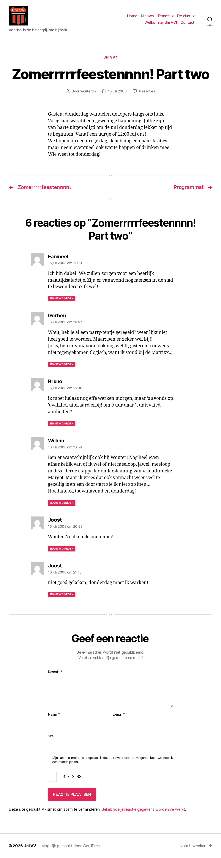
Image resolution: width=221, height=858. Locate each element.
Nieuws (147, 16)
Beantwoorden (61, 298)
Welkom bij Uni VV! (160, 22)
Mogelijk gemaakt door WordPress (71, 846)
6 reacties (147, 91)
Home (132, 16)
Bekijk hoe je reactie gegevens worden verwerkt (143, 809)
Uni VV (30, 846)
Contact (187, 22)
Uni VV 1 (110, 57)
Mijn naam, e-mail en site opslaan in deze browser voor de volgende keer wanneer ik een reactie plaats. (112, 760)
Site (51, 736)
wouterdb (88, 91)
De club (183, 16)
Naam (54, 715)
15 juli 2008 (117, 91)
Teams (163, 16)
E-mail (119, 715)
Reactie (55, 672)
